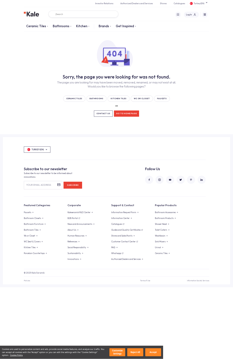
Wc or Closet (29, 235)
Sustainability (74, 253)
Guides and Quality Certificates (126, 230)
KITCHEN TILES (118, 98)
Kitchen (81, 26)
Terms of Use (145, 280)
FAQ (113, 247)
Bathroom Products (164, 218)
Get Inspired (125, 26)
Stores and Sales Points (121, 235)
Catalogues (179, 3)
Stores (163, 3)
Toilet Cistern (161, 230)
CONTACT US (103, 113)
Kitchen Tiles (29, 247)
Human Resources (76, 235)
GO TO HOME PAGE (126, 113)
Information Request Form (123, 212)
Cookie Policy (16, 355)
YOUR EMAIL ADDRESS (38, 184)
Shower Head (161, 224)
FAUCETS (162, 98)
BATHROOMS (96, 98)
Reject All (135, 352)
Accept (153, 352)
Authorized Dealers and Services (136, 3)
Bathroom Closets (32, 218)
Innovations (73, 259)
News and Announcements (80, 224)
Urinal (158, 247)
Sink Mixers (160, 241)
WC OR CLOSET (142, 98)
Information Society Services (198, 280)
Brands (104, 26)
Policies (27, 280)
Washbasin (160, 235)
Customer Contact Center (123, 241)
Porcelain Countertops (34, 253)
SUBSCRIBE (73, 185)
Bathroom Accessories (165, 212)
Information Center (120, 218)
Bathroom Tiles (31, 230)
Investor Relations (104, 3)
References (72, 241)
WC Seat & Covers (32, 241)
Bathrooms (61, 26)
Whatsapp (116, 253)
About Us (72, 230)
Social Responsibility (77, 247)
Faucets (27, 212)
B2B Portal (73, 218)
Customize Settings (117, 352)
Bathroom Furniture (33, 224)
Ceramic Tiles (36, 26)
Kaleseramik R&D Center (79, 212)
